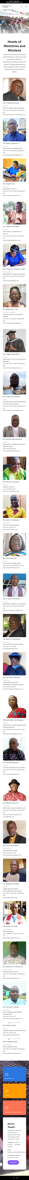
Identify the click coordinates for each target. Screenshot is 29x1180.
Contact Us (13, 1162)
